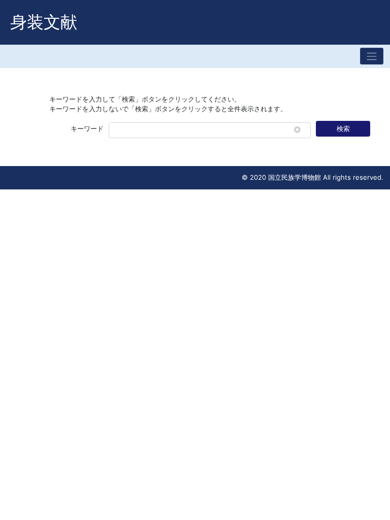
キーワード (87, 128)
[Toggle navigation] (371, 56)
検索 (343, 128)
